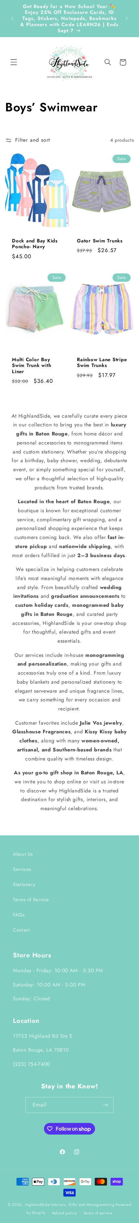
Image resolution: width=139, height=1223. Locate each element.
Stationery (24, 884)
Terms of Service (31, 899)
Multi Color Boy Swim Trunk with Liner (31, 366)
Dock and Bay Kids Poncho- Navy (35, 244)
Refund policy (64, 1213)
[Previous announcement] (12, 18)
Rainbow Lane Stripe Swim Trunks (102, 363)
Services (22, 869)
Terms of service (97, 1213)
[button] (13, 62)
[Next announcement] (127, 18)
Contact (21, 929)
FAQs (19, 914)
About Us (23, 854)
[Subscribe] (105, 1105)
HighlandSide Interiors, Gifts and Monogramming (70, 1204)
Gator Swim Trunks (100, 241)
